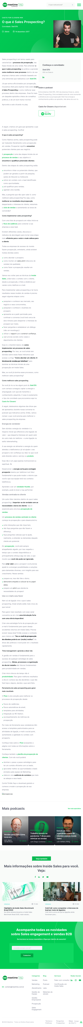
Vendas (34, 980)
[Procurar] (72, 4)
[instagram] (76, 980)
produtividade (7, 677)
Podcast (46, 984)
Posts (45, 980)
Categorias (36, 976)
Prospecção (36, 1004)
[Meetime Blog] (13, 5)
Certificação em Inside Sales (60, 985)
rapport (14, 334)
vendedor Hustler (23, 487)
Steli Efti (33, 79)
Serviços (57, 976)
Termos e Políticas (48, 1022)
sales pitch (21, 261)
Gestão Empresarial (36, 999)
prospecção (8, 154)
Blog (44, 976)
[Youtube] (80, 980)
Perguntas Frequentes (60, 1022)
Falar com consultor (62, 980)
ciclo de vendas (10, 208)
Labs (45, 988)
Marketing (35, 984)
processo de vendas (10, 157)
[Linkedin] (71, 980)
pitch (15, 588)
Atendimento (37, 988)
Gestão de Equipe (36, 993)
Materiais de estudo (47, 993)
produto (30, 456)
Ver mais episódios (74, 808)
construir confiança (28, 334)
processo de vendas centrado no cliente (20, 517)
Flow (5, 696)
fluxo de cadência (10, 224)
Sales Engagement (36, 1009)
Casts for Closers (9, 401)
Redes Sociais (76, 976)
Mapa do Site (71, 1022)
